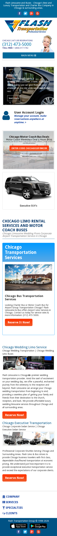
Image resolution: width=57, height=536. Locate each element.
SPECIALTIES (14, 507)
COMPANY (12, 496)
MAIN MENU (27, 56)
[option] (28, 119)
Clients (11, 513)
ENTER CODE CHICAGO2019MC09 (29, 148)
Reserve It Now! (19, 322)
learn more (14, 98)
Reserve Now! (14, 415)
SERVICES (11, 502)
